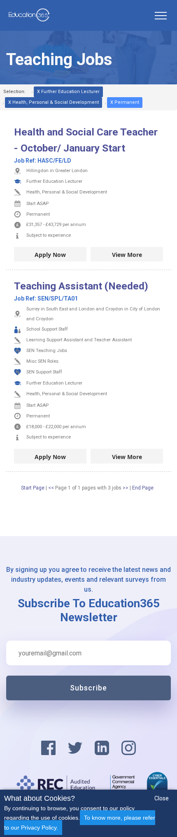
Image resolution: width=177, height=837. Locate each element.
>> (126, 488)
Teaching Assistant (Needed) (81, 286)
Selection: (14, 91)
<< (51, 488)
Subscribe (88, 687)
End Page (143, 488)
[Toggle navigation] (160, 15)
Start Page (32, 488)
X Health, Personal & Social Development (53, 102)
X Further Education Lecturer (68, 91)
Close (161, 798)
